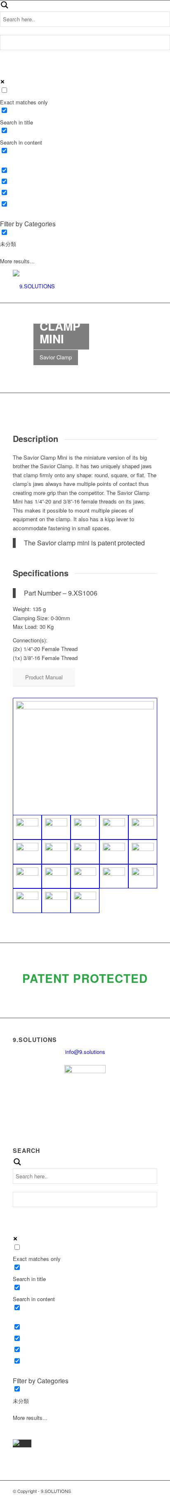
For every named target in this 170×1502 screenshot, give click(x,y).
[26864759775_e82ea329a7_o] (142, 876)
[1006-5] (85, 827)
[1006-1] (142, 827)
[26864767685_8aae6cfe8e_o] (85, 900)
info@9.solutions (85, 1052)
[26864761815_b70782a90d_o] (113, 876)
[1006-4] (85, 756)
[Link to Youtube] (138, 1491)
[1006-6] (113, 827)
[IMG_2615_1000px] (113, 852)
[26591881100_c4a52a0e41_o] (27, 876)
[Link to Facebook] (126, 1491)
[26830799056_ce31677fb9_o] (85, 876)
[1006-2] (27, 852)
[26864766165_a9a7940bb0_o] (56, 900)
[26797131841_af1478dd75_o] (56, 876)
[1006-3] (56, 827)
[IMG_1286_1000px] (56, 852)
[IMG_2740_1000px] (142, 852)
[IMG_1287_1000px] (85, 852)
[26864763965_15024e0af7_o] (27, 900)
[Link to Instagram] (151, 1491)
